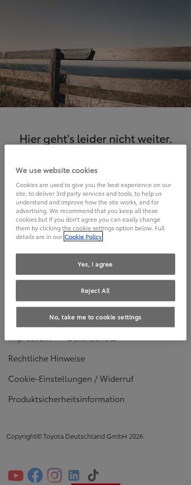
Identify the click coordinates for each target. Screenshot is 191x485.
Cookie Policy (83, 236)
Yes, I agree (95, 264)
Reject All (95, 290)
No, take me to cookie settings (95, 316)
